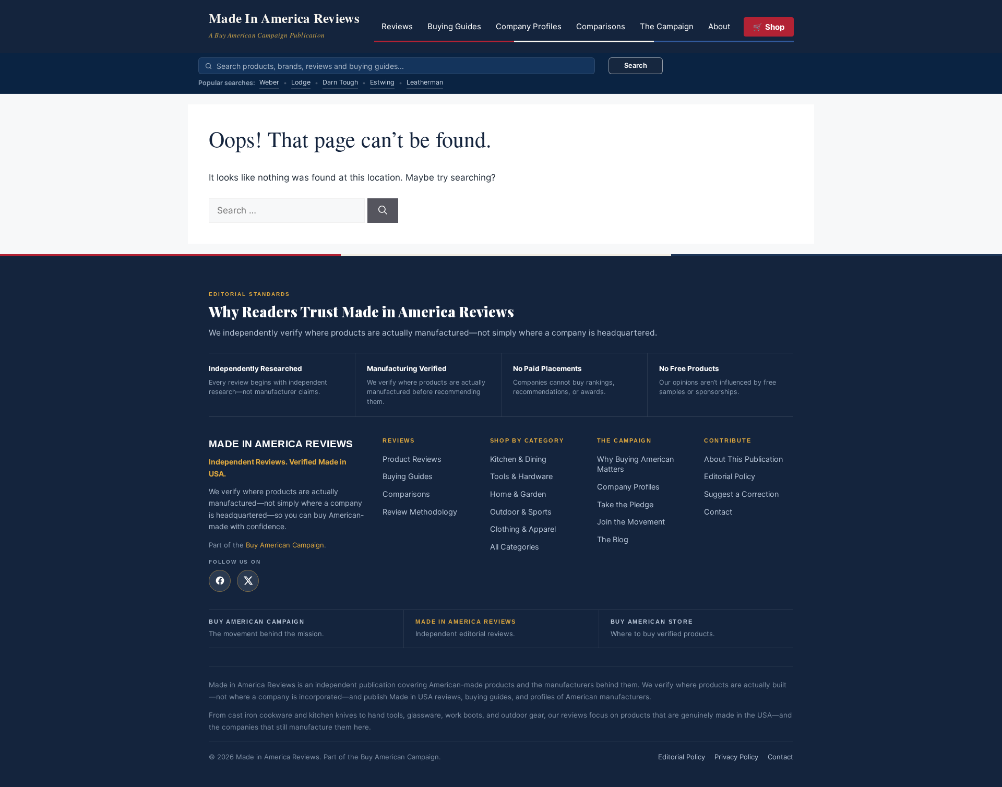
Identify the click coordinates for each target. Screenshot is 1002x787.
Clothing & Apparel (523, 529)
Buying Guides (454, 26)
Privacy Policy (736, 757)
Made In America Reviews (284, 18)
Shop (774, 27)
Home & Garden (518, 494)
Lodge (301, 82)
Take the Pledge (625, 504)
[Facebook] (220, 581)
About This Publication (743, 459)
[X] (248, 581)
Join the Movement (631, 522)
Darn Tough (340, 82)
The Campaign (667, 26)
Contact (718, 512)
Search (635, 65)
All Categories (514, 547)
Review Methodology (420, 512)
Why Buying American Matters (635, 464)
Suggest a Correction (741, 494)
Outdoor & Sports (521, 512)
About (719, 26)
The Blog (612, 539)
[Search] (382, 210)
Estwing (382, 82)
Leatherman (425, 82)
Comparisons (600, 26)
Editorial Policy (729, 476)
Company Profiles (529, 26)
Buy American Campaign (285, 545)
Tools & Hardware (521, 476)
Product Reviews (412, 459)
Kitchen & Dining (518, 459)
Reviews (397, 26)
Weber (269, 82)
